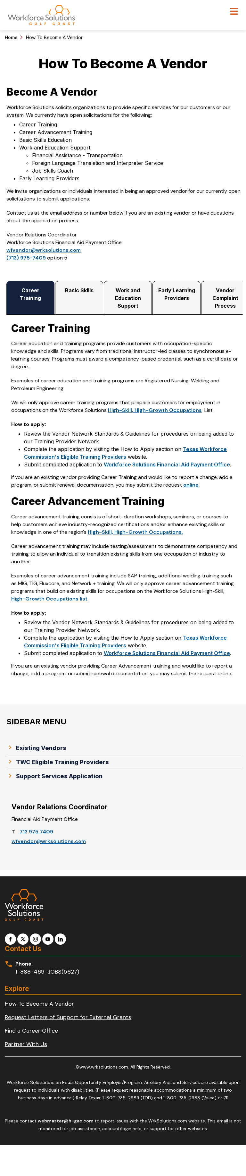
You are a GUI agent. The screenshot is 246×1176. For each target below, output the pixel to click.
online (191, 484)
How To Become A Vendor (39, 1004)
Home (11, 37)
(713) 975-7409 (26, 257)
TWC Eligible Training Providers (62, 762)
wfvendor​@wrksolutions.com (49, 841)
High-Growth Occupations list (49, 598)
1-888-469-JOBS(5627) (47, 972)
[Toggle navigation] (234, 12)
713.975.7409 (36, 831)
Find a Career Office (31, 1031)
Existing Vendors (41, 748)
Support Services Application (59, 776)
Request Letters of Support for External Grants (68, 1017)
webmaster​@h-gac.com (66, 1121)
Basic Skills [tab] (79, 290)
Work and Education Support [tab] (128, 298)
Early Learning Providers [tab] (176, 294)
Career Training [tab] (30, 294)
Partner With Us (26, 1044)
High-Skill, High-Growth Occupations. (135, 532)
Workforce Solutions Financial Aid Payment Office (167, 464)
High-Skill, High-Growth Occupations (155, 410)
